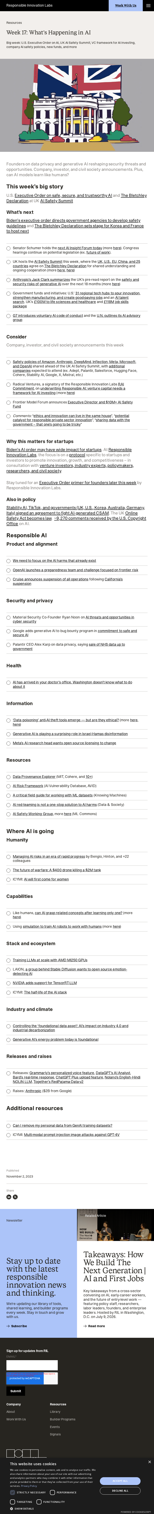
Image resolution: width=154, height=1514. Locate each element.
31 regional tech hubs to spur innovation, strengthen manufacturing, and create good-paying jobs (76, 295)
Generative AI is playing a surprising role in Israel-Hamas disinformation (70, 733)
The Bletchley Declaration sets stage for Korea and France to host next (75, 228)
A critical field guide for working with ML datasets (53, 795)
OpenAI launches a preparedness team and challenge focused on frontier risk (75, 570)
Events (55, 1427)
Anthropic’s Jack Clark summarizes (41, 279)
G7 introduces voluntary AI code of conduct (48, 315)
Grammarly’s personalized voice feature (61, 1073)
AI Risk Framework (28, 786)
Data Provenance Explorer (34, 776)
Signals (55, 1434)
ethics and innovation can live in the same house (72, 415)
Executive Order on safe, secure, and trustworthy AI (63, 195)
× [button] (149, 1462)
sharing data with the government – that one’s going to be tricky (71, 422)
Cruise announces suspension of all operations (50, 579)
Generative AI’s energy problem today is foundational (55, 1039)
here (116, 248)
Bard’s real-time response (33, 1077)
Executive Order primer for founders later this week (88, 482)
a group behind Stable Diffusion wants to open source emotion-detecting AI (70, 971)
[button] (148, 5)
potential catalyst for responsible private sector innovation (71, 418)
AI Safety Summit (56, 201)
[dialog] (77, 1486)
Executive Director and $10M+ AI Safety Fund (73, 404)
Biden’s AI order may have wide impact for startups (54, 449)
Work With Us (16, 1419)
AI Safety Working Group (33, 814)
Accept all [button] (120, 1481)
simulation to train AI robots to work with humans (62, 926)
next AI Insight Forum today (80, 248)
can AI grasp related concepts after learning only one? (78, 913)
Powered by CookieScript (136, 1511)
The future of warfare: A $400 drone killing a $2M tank (57, 870)
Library (55, 1412)
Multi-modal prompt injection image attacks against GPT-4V (72, 1134)
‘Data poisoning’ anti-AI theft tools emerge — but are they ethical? (66, 720)
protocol (77, 455)
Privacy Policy (29, 1486)
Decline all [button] (120, 1490)
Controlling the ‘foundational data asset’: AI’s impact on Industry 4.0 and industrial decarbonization (70, 1028)
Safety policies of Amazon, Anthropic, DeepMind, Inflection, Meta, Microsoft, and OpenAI (74, 364)
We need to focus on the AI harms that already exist (54, 560)
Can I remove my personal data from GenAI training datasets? (62, 1125)
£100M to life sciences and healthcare (65, 301)
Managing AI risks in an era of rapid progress (49, 856)
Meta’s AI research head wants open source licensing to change (64, 743)
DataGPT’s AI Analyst (113, 1073)
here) (17, 917)
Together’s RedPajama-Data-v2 (58, 1081)
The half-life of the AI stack (45, 992)
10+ (89, 776)
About (10, 1412)
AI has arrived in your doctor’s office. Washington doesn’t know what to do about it (72, 684)
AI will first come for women (46, 879)
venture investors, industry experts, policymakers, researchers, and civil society (70, 468)
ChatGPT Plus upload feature (79, 1077)
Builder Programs (62, 1419)
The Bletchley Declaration (65, 266)
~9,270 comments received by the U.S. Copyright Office (76, 520)
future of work (97, 252)
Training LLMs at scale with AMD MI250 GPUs (50, 960)
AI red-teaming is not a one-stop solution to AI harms (55, 804)
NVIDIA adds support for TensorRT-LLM (45, 983)
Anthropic (33, 1091)
